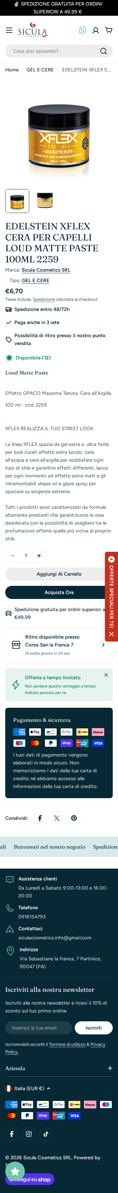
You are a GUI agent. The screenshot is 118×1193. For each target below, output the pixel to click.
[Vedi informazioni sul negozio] (103, 645)
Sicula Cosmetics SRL (46, 270)
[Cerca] (104, 51)
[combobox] (59, 51)
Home (12, 70)
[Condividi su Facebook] (40, 818)
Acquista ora (59, 592)
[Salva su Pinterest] (74, 818)
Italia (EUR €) (29, 1088)
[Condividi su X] (57, 818)
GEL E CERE (40, 70)
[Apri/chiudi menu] (9, 30)
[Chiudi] (106, 675)
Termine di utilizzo (67, 1044)
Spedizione (44, 299)
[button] (111, 597)
